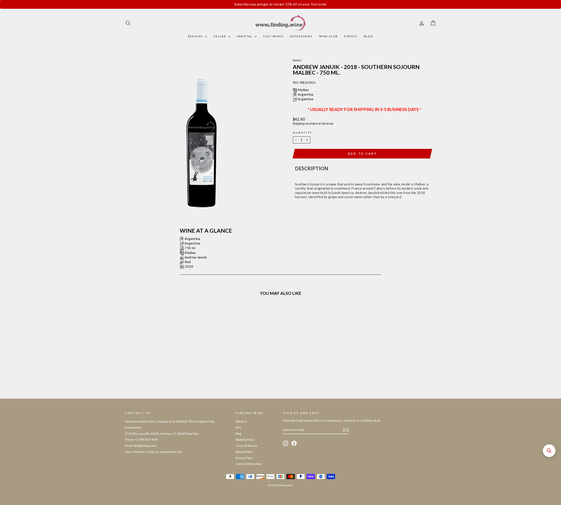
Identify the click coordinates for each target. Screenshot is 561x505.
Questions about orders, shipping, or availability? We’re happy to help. (170, 421)
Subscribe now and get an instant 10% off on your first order (280, 4)
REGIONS (196, 36)
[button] (549, 450)
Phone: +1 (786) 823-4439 (141, 439)
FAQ (238, 427)
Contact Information (249, 464)
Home (297, 60)
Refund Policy (244, 452)
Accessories (301, 36)
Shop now (162, 357)
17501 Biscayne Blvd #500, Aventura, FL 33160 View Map (162, 433)
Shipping (298, 123)
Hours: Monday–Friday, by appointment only (153, 452)
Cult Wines (273, 36)
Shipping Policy (245, 439)
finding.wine (133, 427)
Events (350, 36)
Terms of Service (246, 445)
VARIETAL (245, 36)
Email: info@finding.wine (141, 445)
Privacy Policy (245, 458)
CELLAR (220, 36)
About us (241, 421)
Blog (368, 36)
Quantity (302, 132)
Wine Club (328, 36)
